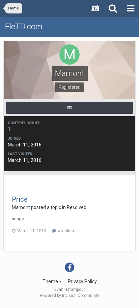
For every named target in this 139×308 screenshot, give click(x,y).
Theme (51, 281)
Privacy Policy (82, 281)
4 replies (65, 230)
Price (20, 199)
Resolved (76, 207)
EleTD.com (24, 26)
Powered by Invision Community (69, 295)
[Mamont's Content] (69, 108)
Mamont (21, 207)
